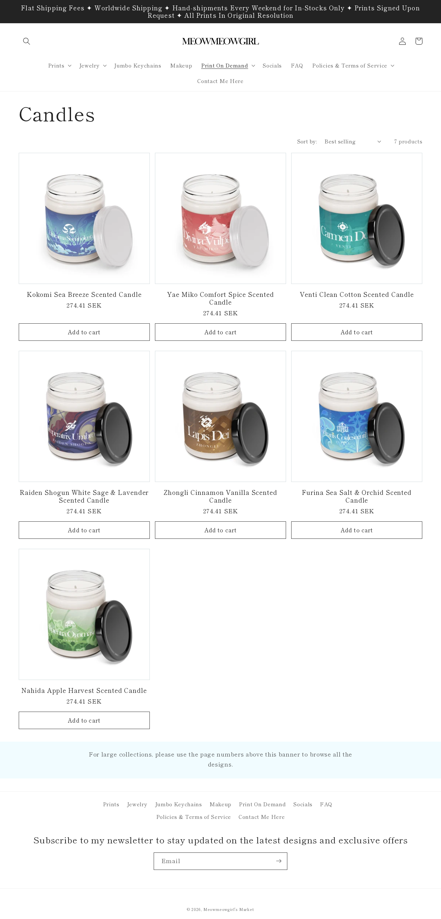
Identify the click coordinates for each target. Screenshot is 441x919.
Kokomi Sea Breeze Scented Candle (84, 294)
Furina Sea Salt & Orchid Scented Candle (357, 496)
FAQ (326, 804)
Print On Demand (262, 804)
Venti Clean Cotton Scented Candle (357, 294)
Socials (303, 804)
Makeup (220, 804)
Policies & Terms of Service (193, 816)
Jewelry (137, 804)
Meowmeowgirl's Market (228, 909)
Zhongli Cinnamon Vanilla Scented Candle (220, 496)
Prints (111, 804)
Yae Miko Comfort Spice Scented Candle (220, 298)
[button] (27, 41)
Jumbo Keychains (178, 804)
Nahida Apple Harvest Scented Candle (84, 690)
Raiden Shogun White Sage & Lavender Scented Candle (84, 496)
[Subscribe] (279, 861)
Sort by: (307, 141)
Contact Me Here (262, 816)
